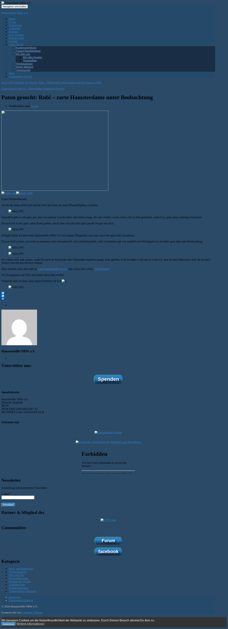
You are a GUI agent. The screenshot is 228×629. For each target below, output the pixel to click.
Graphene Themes (32, 612)
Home (12, 18)
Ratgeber (14, 31)
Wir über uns (23, 54)
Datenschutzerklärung (21, 600)
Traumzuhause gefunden (22, 591)
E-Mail (6, 493)
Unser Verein (16, 44)
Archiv (35, 106)
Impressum (15, 597)
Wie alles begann (32, 57)
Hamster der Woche (20, 581)
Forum (12, 22)
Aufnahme (14, 28)
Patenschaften (16, 38)
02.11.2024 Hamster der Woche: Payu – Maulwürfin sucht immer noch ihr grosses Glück (51, 82)
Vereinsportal (23, 70)
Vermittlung (15, 25)
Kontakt (13, 41)
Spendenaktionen (18, 587)
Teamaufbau (30, 60)
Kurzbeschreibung (26, 47)
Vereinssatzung (24, 63)
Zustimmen (8, 624)
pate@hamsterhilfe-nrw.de (52, 268)
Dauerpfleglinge (18, 571)
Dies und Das (16, 575)
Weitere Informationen (30, 623)
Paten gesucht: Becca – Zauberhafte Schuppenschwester (33, 88)
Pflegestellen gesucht (20, 76)
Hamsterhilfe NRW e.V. (14, 12)
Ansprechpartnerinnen (28, 50)
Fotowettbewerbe (18, 578)
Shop (11, 73)
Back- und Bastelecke (21, 568)
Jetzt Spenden (16, 34)
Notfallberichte (17, 584)
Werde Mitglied (24, 66)
